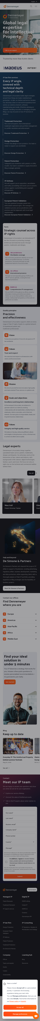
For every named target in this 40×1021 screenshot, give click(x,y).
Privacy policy (14, 1001)
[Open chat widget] (36, 1016)
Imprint (23, 1001)
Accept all (20, 1007)
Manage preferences (20, 1014)
